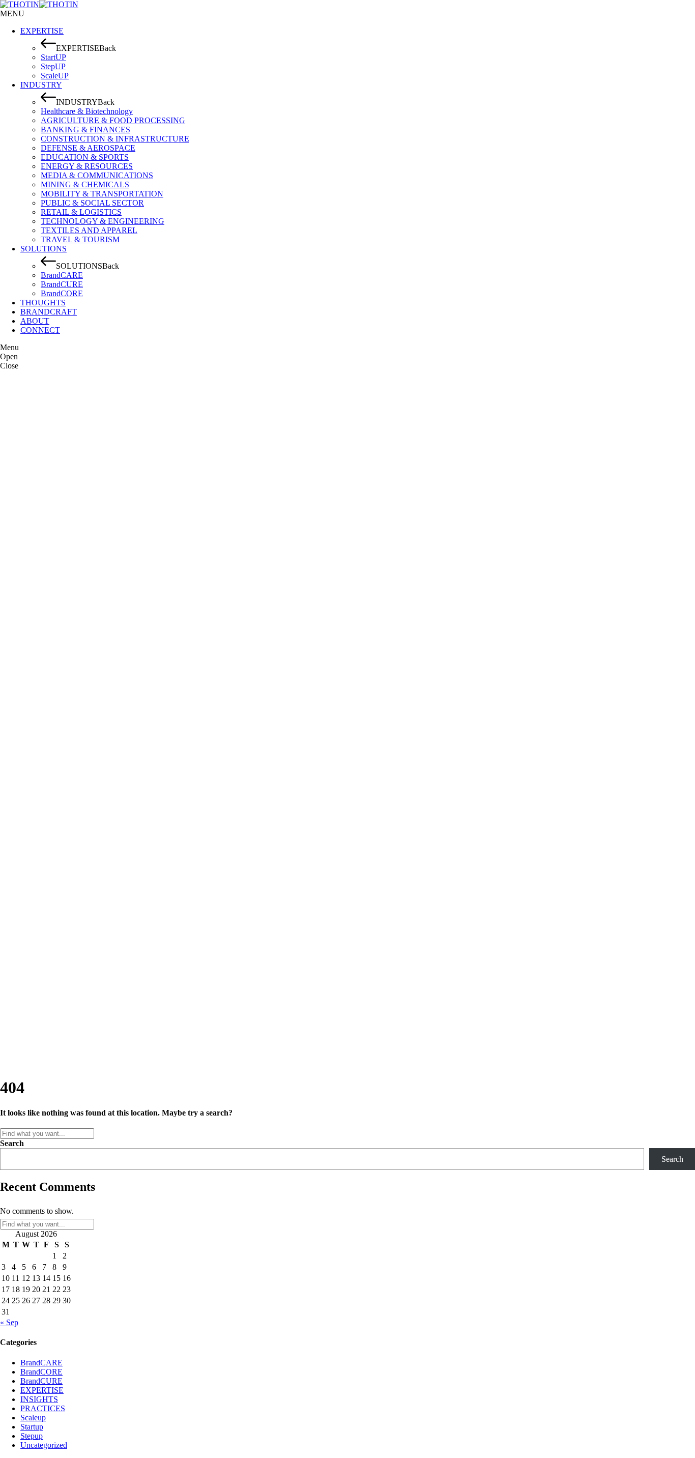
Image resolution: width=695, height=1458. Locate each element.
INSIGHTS (39, 1399)
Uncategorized (43, 1445)
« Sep (9, 1322)
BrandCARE (41, 1362)
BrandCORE (41, 1371)
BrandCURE (41, 1381)
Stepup (31, 1436)
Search (12, 1143)
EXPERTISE (42, 1390)
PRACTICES (42, 1408)
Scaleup (33, 1417)
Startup (31, 1426)
